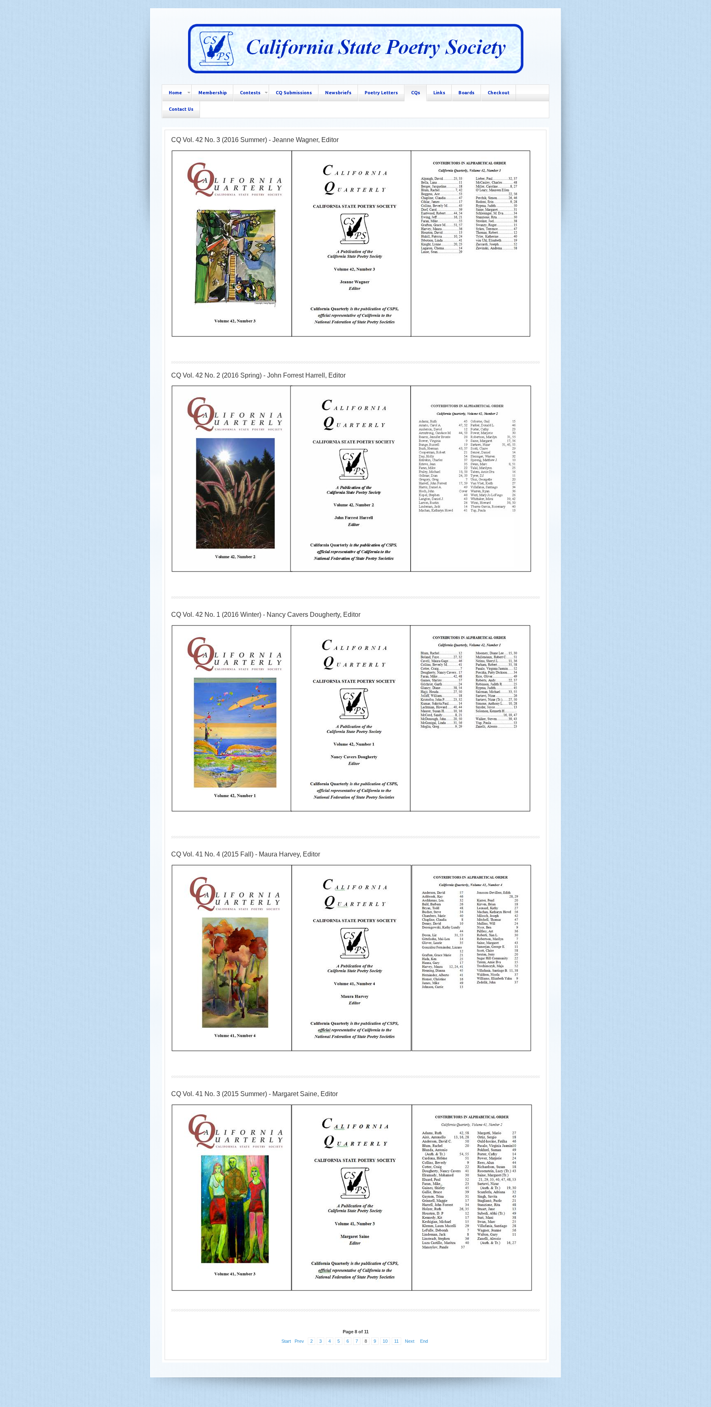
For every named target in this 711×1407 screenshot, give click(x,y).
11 (396, 1341)
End (424, 1341)
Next (409, 1341)
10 (385, 1341)
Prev (299, 1341)
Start (286, 1341)
